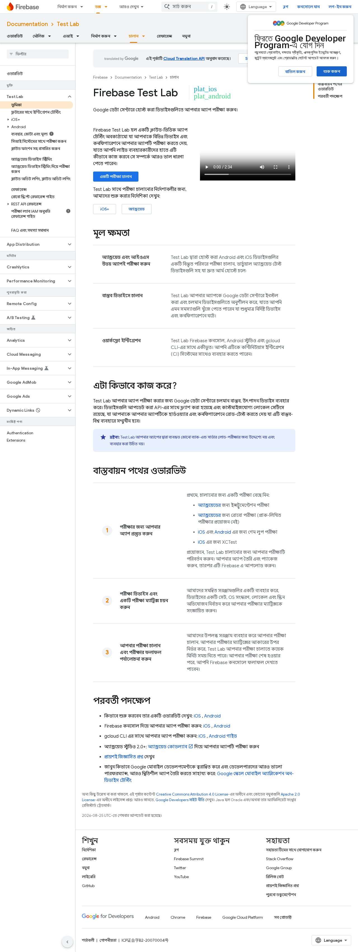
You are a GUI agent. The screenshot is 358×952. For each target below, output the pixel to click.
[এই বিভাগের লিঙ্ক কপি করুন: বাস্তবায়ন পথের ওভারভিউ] (191, 471)
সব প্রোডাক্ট (283, 917)
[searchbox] (38, 54)
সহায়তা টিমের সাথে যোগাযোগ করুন (293, 849)
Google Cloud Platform (242, 917)
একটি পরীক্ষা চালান (116, 176)
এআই (68, 36)
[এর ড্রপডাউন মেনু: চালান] (145, 36)
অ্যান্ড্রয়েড (137, 209)
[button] (33, 96)
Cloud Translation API (184, 58)
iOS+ (104, 209)
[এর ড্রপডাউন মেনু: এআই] (79, 36)
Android (223, 532)
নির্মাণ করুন (67, 6)
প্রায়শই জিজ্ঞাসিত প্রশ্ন (282, 885)
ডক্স (98, 6)
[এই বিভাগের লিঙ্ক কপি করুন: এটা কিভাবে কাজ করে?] (182, 386)
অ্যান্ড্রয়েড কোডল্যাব (167, 747)
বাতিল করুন (295, 71)
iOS (201, 532)
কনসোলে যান (308, 6)
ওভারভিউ (15, 36)
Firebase (100, 77)
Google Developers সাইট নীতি (180, 800)
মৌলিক (38, 36)
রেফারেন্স (164, 36)
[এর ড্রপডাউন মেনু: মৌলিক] (51, 36)
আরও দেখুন (129, 6)
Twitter (180, 867)
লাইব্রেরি (88, 876)
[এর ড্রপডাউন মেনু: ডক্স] (107, 6)
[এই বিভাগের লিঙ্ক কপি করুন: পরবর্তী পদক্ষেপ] (155, 701)
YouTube (181, 876)
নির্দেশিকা (89, 849)
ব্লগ (285, 6)
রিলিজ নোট (275, 876)
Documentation (27, 24)
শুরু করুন (331, 71)
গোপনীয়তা (108, 940)
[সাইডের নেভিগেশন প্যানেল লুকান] (67, 942)
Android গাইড (223, 736)
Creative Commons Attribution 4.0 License (192, 794)
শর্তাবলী (88, 940)
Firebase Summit (189, 858)
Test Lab (68, 24)
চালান (133, 36)
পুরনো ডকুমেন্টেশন (281, 894)
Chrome (178, 917)
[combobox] (189, 7)
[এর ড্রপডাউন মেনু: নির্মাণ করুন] (83, 6)
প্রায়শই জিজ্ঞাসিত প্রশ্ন (123, 757)
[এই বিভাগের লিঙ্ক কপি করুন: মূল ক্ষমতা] (135, 233)
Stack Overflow (279, 858)
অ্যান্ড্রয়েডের (209, 505)
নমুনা (186, 36)
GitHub (88, 885)
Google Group (279, 867)
